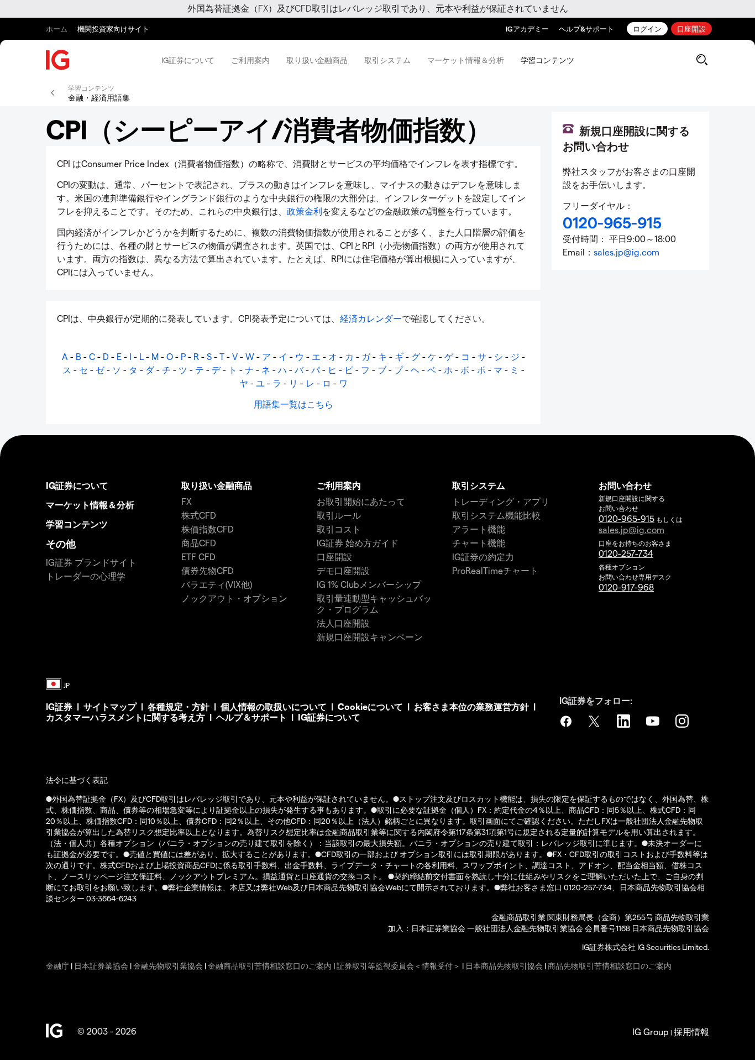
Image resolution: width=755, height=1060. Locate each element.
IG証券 (59, 706)
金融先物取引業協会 (168, 965)
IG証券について (187, 60)
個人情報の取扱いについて (274, 706)
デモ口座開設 (343, 570)
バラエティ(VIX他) (216, 584)
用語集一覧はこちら (293, 404)
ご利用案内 (250, 60)
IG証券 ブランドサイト (91, 562)
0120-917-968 (626, 587)
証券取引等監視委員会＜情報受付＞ (398, 965)
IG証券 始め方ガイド (358, 542)
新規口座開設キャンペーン (370, 636)
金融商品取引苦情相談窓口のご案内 (270, 965)
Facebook (566, 721)
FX (186, 501)
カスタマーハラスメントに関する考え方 (125, 717)
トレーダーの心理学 (85, 576)
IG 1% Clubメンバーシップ (369, 584)
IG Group (650, 1031)
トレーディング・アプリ (500, 501)
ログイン (647, 28)
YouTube (653, 721)
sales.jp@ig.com (626, 252)
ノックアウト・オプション (234, 598)
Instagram (683, 721)
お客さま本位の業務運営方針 (471, 706)
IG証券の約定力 (483, 556)
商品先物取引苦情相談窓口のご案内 (610, 965)
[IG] (58, 60)
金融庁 (57, 965)
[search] (701, 59)
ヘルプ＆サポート (251, 717)
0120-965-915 (626, 518)
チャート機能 (478, 542)
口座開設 (691, 28)
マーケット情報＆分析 (465, 60)
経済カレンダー (371, 318)
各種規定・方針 (178, 706)
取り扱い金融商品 (317, 60)
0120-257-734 (626, 553)
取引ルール (339, 515)
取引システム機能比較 (496, 515)
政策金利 (304, 211)
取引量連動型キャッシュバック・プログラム (374, 603)
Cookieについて (370, 706)
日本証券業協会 (101, 965)
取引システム (387, 60)
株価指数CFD (207, 529)
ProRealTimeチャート (495, 570)
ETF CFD (198, 556)
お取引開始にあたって (361, 501)
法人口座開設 (343, 623)
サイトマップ (110, 706)
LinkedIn (624, 721)
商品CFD (198, 542)
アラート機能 (478, 529)
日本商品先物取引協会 (504, 965)
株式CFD (198, 515)
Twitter (595, 721)
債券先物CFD (207, 570)
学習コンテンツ (547, 60)
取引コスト (339, 529)
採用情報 (691, 1031)
